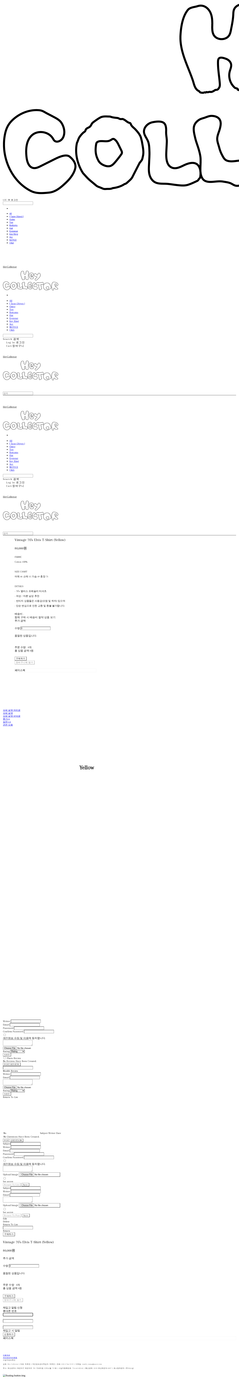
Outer (12, 219)
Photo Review (14, 1058)
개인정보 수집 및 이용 (16, 1038)
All (10, 213)
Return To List (12, 1184)
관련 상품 (8, 725)
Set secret (8, 1181)
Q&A (11, 242)
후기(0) (6, 719)
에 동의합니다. (24, 1038)
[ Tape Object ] (16, 216)
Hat (11, 228)
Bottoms (13, 225)
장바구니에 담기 (13, 1300)
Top (11, 222)
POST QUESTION (13, 1140)
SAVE (7, 1054)
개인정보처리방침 (10, 1358)
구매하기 (9, 1234)
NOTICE (13, 239)
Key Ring (13, 234)
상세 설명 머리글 (11, 710)
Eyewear (13, 231)
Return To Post (12, 1215)
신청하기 (9, 1334)
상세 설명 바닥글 (11, 716)
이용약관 (6, 1355)
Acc (11, 236)
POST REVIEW (11, 1064)
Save (25, 1184)
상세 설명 (8, 713)
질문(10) (7, 722)
